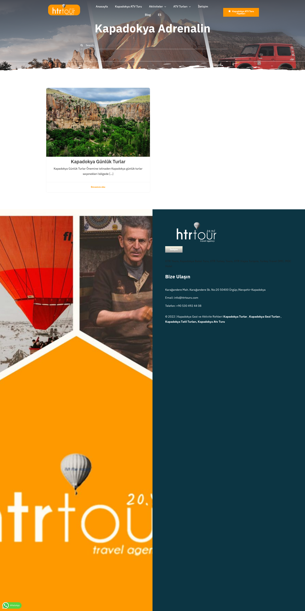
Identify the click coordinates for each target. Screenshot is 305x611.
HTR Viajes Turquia (246, 261)
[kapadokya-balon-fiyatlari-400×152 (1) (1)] (64, 5)
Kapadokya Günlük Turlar (98, 161)
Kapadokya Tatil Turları (180, 321)
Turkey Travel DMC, (272, 261)
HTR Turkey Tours (221, 261)
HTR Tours (172, 261)
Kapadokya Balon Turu (194, 261)
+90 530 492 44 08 (188, 306)
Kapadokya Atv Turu (211, 321)
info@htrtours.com (186, 297)
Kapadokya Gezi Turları (264, 316)
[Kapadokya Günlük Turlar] (98, 90)
